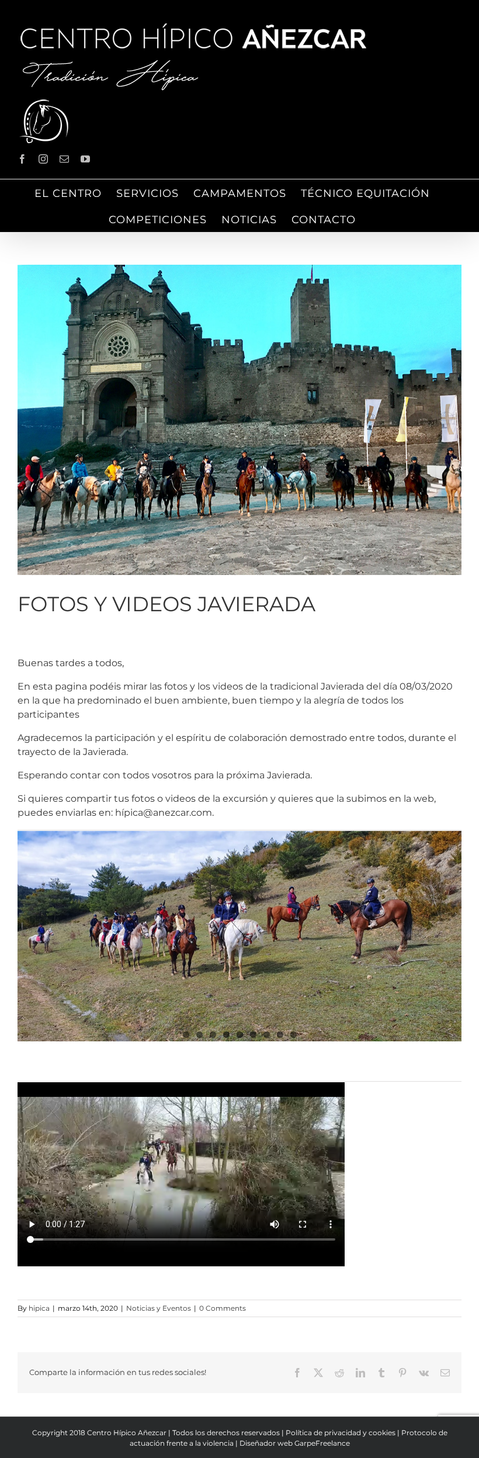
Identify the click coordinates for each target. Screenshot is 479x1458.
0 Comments (222, 1308)
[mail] (64, 159)
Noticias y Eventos (158, 1308)
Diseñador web (266, 1443)
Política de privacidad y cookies (340, 1432)
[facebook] (22, 159)
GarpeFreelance (322, 1443)
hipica (39, 1308)
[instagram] (43, 159)
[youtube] (85, 159)
